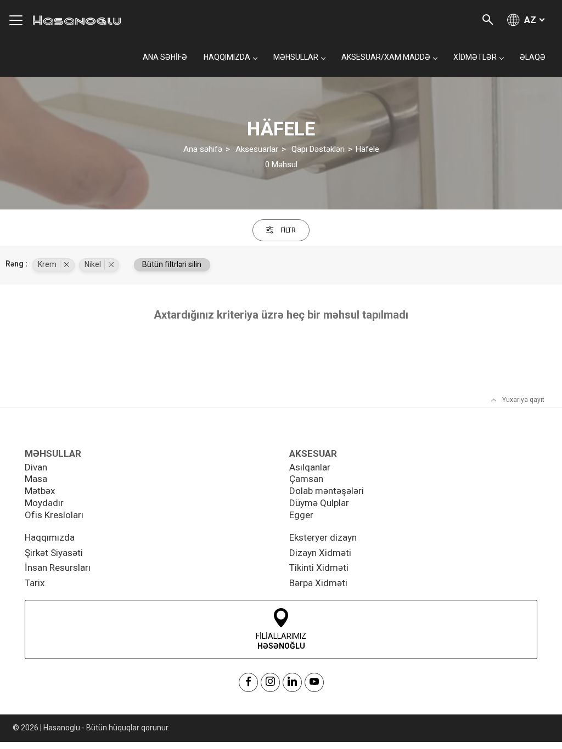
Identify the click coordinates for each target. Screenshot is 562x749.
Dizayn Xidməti (320, 552)
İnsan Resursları (58, 567)
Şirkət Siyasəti (54, 552)
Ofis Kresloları (54, 514)
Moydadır (44, 502)
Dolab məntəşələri (326, 490)
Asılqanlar (309, 467)
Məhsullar (295, 57)
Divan (36, 467)
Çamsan (306, 478)
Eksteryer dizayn (323, 537)
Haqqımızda (50, 537)
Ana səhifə (165, 57)
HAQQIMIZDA (227, 57)
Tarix (34, 582)
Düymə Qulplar (319, 502)
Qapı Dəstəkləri (318, 149)
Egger (301, 514)
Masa (36, 478)
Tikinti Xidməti (319, 567)
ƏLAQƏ (533, 57)
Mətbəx (40, 490)
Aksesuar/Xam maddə (385, 57)
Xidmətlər (475, 57)
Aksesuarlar (256, 149)
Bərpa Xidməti (318, 582)
